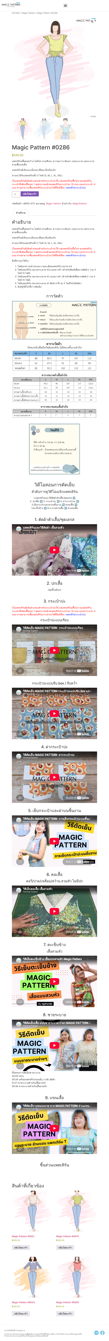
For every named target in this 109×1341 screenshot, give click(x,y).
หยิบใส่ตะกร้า (29, 193)
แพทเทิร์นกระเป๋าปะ (75, 187)
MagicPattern (80, 203)
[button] (65, 5)
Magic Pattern (28, 13)
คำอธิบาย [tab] (21, 212)
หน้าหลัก (16, 13)
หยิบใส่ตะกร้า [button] (21, 1247)
